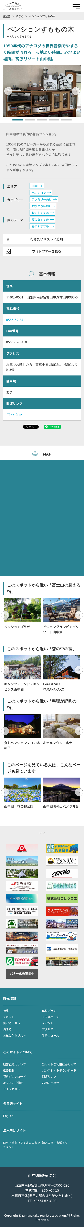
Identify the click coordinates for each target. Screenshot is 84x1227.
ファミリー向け (42, 199)
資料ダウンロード (14, 1076)
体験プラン (49, 1011)
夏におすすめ (40, 219)
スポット (8, 1017)
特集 (6, 1011)
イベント (47, 1023)
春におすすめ (40, 226)
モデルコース (50, 1017)
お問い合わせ (50, 1083)
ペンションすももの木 (42, 16)
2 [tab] (27, 121)
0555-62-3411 (16, 319)
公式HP (16, 414)
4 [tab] (51, 121)
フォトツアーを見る (46, 251)
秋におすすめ (40, 213)
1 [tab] (14, 121)
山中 (35, 186)
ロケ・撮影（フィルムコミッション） (21, 1144)
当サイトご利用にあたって (59, 1064)
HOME (6, 16)
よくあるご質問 (13, 1083)
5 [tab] (63, 121)
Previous (8, 91)
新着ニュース (50, 1035)
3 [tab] (39, 121)
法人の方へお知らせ (55, 1142)
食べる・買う (11, 1023)
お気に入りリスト (14, 1035)
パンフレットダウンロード (59, 1070)
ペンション (39, 193)
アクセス (47, 1029)
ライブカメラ (11, 1089)
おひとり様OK (41, 206)
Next (76, 91)
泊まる (20, 16)
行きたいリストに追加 (46, 239)
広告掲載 (8, 1070)
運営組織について (14, 1064)
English (8, 1116)
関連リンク (49, 1076)
